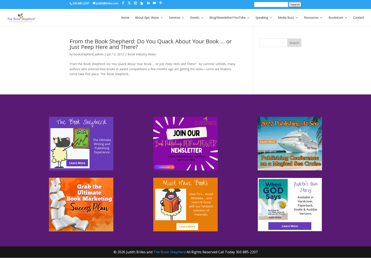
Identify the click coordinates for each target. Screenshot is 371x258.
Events (194, 18)
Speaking (261, 18)
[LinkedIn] (148, 3)
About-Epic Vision (147, 18)
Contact (358, 18)
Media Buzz (286, 18)
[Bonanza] (141, 3)
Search (294, 43)
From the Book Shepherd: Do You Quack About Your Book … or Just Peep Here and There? (151, 44)
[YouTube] (154, 3)
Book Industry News (142, 54)
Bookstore (335, 18)
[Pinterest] (160, 3)
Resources (311, 18)
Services (174, 18)
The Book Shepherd (169, 252)
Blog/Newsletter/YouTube (227, 18)
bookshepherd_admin (88, 54)
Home (125, 18)
